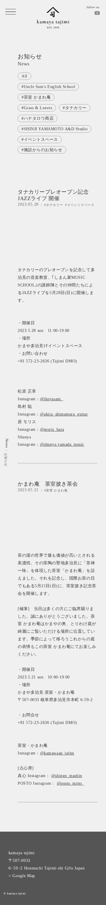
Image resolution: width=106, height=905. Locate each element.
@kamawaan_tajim (57, 753)
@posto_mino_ (70, 783)
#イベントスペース (39, 139)
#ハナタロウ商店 (37, 118)
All (24, 76)
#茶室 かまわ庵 (36, 97)
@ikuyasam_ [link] (51, 399)
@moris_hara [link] (52, 429)
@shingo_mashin (66, 776)
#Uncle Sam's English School (48, 87)
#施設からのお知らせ (41, 150)
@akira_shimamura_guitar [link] (64, 414)
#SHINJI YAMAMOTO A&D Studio (54, 129)
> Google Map (22, 876)
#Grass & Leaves (36, 108)
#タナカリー (74, 108)
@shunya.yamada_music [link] (62, 444)
